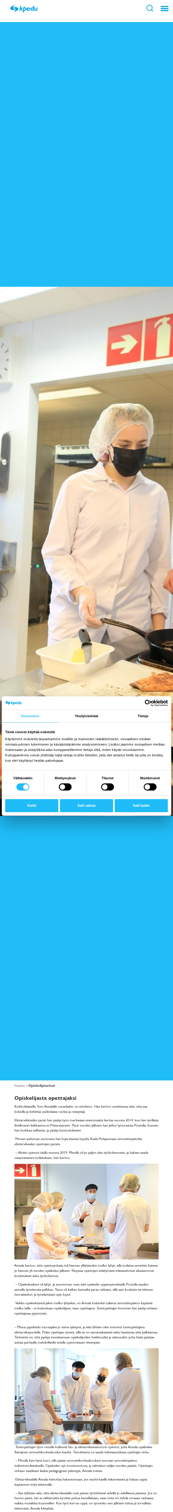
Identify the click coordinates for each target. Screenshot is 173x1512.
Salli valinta (86, 805)
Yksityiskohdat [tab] (86, 716)
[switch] (65, 787)
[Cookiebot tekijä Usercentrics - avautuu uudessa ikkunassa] (148, 703)
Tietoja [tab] (143, 716)
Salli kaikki (141, 805)
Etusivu (20, 1085)
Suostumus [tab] (30, 716)
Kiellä (31, 805)
